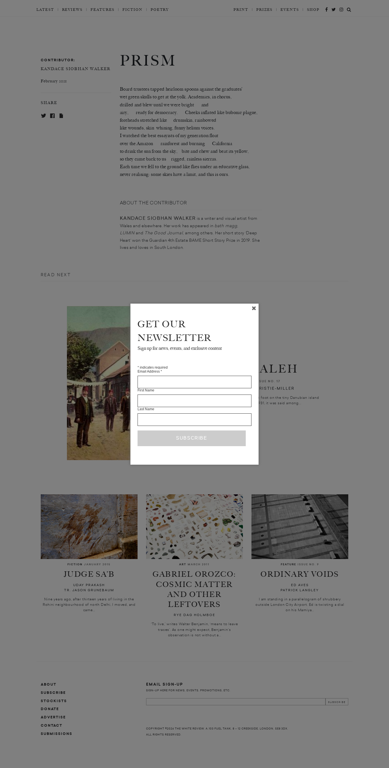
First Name (146, 390)
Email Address (150, 371)
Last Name (146, 409)
